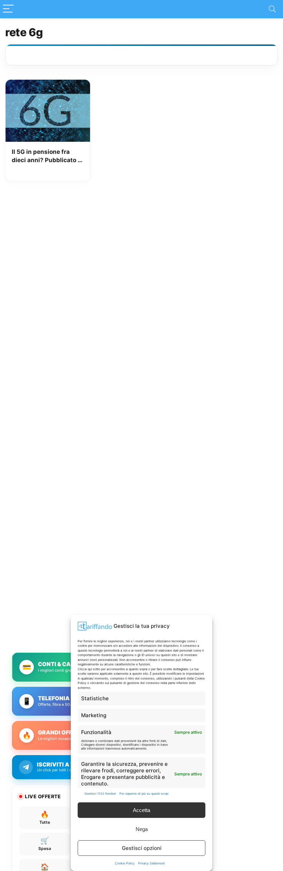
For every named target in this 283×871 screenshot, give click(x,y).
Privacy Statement (151, 863)
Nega (142, 829)
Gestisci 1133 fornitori (100, 793)
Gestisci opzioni (142, 848)
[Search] (272, 9)
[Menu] (8, 9)
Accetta (141, 810)
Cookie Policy (125, 863)
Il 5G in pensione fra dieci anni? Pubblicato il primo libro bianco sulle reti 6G (46, 156)
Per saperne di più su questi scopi (143, 793)
